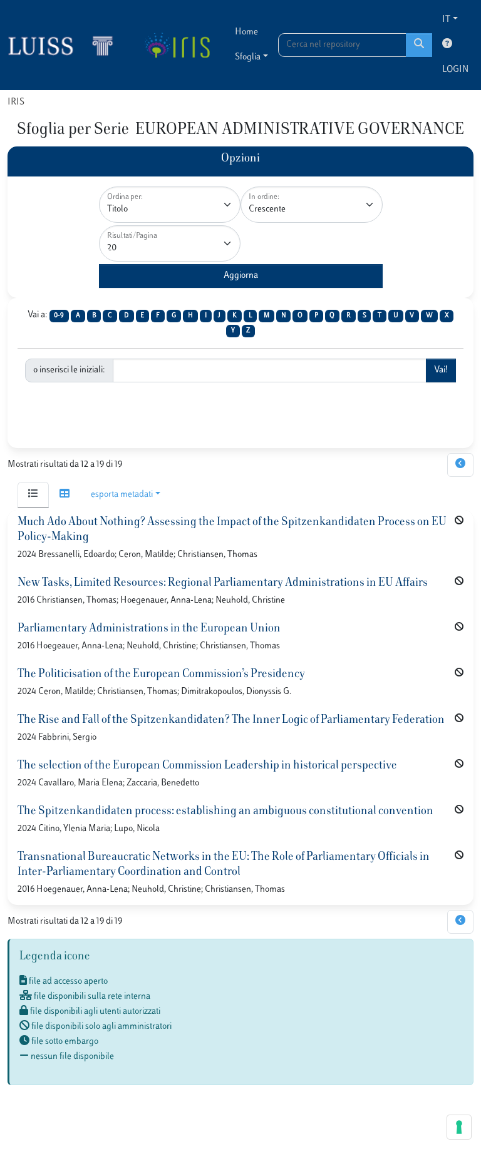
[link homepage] (66, 45)
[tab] (33, 495)
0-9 (59, 315)
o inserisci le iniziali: (69, 370)
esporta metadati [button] (122, 494)
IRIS (16, 102)
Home (246, 32)
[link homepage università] (177, 45)
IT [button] (446, 19)
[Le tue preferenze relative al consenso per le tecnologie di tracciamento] (459, 1127)
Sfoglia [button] (248, 57)
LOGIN (455, 69)
